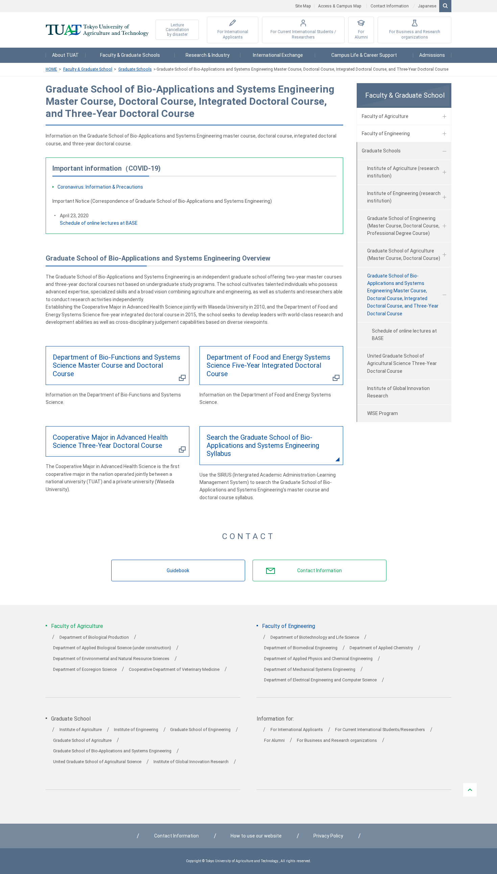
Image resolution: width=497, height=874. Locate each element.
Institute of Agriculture (81, 729)
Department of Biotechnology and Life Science (314, 637)
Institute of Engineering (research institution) (404, 197)
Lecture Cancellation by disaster (177, 30)
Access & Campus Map (339, 6)
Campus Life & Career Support (364, 55)
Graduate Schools (135, 69)
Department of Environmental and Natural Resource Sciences (111, 658)
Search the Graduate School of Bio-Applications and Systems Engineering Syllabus (263, 445)
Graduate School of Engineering (200, 729)
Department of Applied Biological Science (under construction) (112, 647)
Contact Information (390, 6)
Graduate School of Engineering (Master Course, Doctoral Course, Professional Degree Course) (403, 226)
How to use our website (256, 836)
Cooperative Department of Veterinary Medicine (174, 669)
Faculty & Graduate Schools (130, 55)
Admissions (432, 55)
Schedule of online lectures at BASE (99, 223)
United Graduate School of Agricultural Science (97, 761)
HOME (51, 69)
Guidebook (178, 570)
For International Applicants (232, 34)
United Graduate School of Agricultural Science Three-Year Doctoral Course (402, 363)
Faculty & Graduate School (87, 69)
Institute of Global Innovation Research (398, 392)
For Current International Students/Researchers (380, 729)
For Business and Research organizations (414, 34)
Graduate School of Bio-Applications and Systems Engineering (112, 750)
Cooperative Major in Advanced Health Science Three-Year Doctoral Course (110, 441)
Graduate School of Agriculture (82, 740)
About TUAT (65, 55)
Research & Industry (208, 55)
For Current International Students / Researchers (303, 34)
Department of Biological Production (94, 637)
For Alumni (361, 34)
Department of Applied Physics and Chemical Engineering (318, 658)
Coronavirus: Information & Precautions (100, 187)
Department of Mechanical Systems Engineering (309, 669)
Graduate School (71, 718)
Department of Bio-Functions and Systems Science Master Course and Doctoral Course (116, 365)
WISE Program (382, 413)
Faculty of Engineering (386, 133)
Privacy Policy (328, 836)
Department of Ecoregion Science (85, 669)
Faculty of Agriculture (385, 116)
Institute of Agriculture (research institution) (403, 172)
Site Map (303, 6)
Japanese (427, 6)
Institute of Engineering (136, 729)
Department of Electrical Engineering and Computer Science (320, 679)
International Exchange (278, 55)
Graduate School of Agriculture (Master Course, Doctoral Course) (403, 254)
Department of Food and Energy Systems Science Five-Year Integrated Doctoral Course (268, 365)
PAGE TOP (470, 790)
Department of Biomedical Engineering (300, 647)
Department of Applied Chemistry (381, 647)
